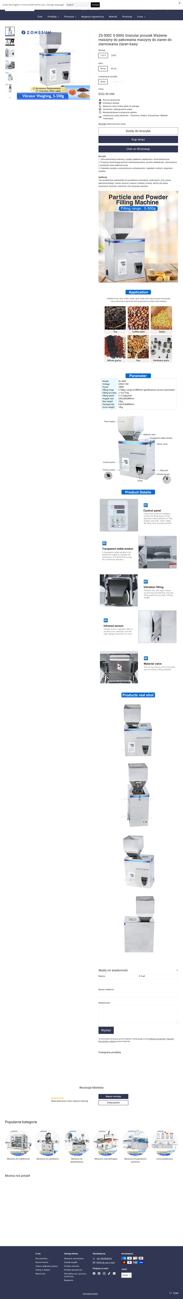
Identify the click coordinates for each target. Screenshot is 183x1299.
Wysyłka (102, 124)
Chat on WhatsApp (138, 149)
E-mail (142, 976)
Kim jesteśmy (41, 1258)
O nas (140, 16)
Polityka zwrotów (71, 1266)
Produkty (52, 16)
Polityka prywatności (157, 1039)
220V (113, 55)
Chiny (103, 81)
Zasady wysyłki (70, 1262)
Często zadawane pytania (46, 1266)
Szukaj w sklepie (42, 1270)
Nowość (113, 16)
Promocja (127, 16)
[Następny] (10, 97)
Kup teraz (138, 139)
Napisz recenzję (113, 1096)
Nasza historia (41, 1262)
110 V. (103, 55)
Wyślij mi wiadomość (113, 970)
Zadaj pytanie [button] (113, 1102)
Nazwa (101, 976)
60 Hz (113, 68)
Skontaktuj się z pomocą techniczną (75, 1275)
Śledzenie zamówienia (74, 1258)
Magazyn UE (116, 81)
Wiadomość (104, 1003)
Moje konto (40, 1274)
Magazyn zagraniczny (92, 16)
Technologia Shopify (90, 1294)
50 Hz (103, 68)
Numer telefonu (106, 989)
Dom (40, 16)
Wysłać (106, 1030)
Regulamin (68, 1280)
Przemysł (69, 16)
